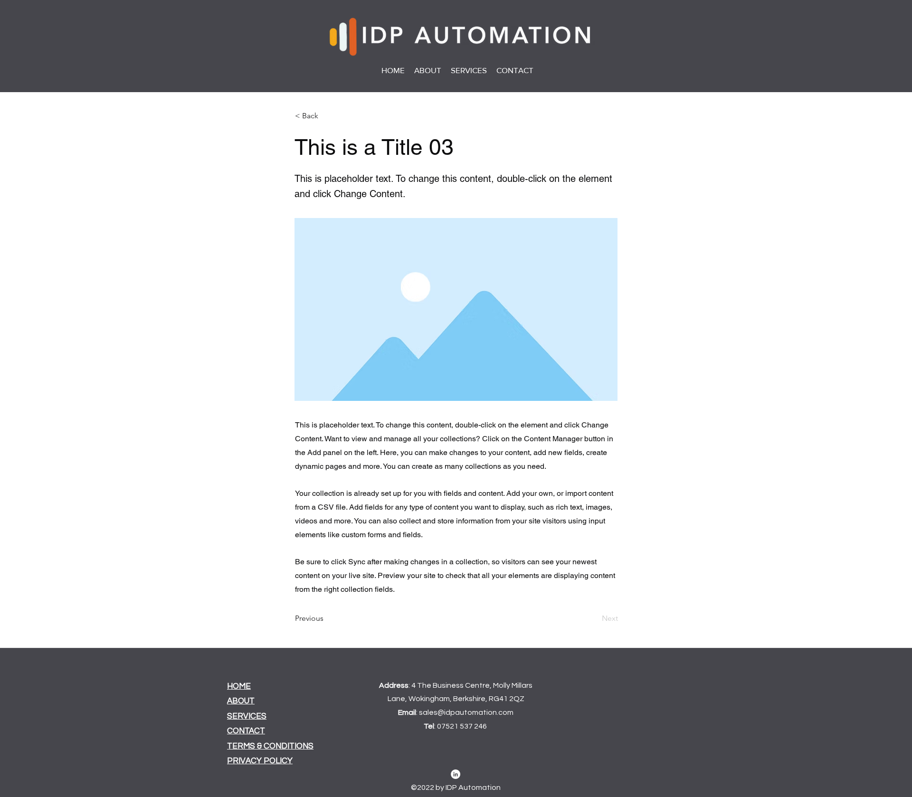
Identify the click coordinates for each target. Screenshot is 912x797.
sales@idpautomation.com (466, 712)
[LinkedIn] (455, 774)
